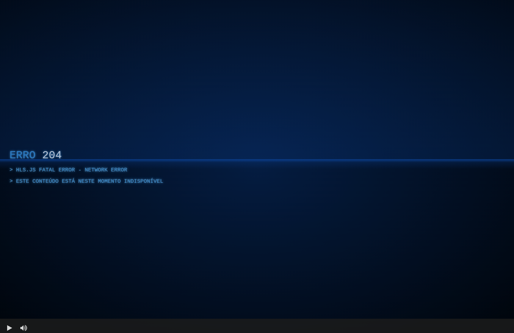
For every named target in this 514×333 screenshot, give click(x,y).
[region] (257, 166)
